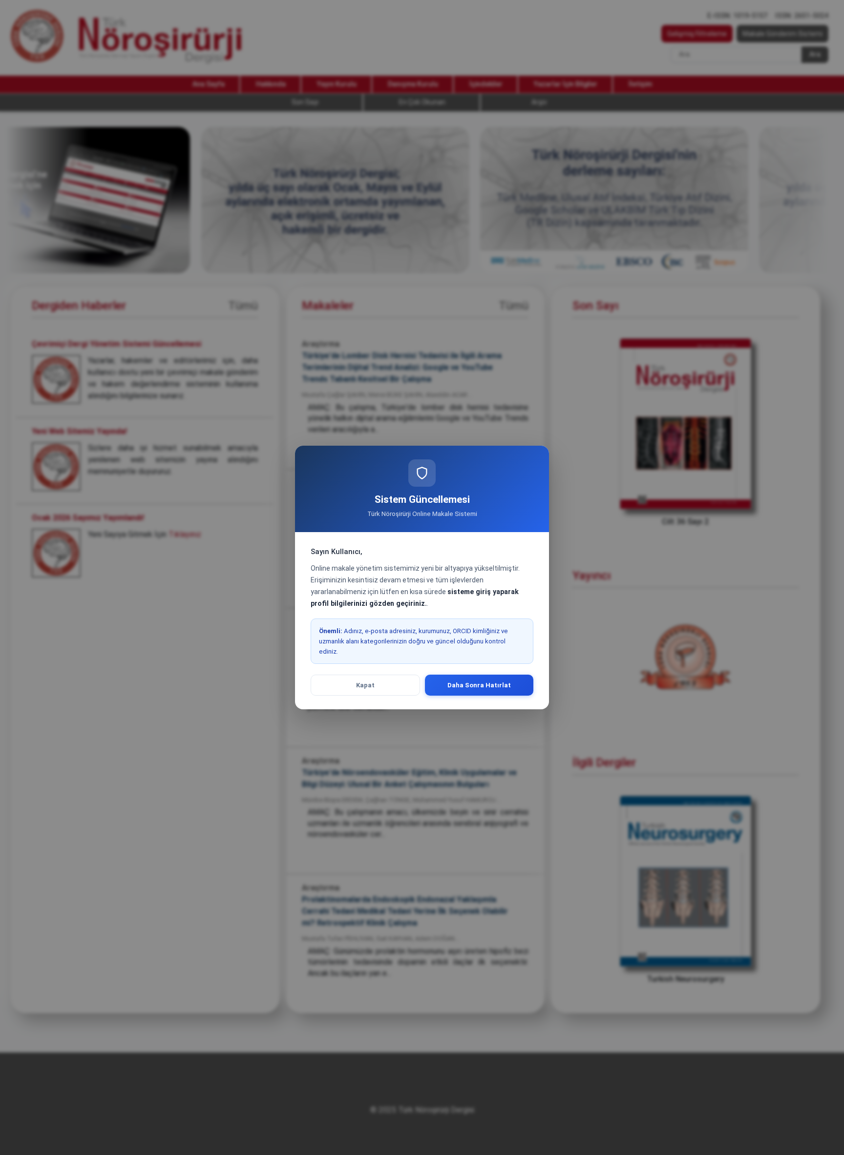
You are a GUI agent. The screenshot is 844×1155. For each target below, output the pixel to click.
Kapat (365, 685)
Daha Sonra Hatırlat (479, 685)
